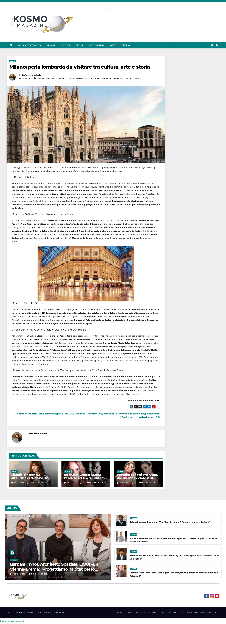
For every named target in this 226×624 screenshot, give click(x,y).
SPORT (79, 45)
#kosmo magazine (75, 78)
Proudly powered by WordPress (20, 612)
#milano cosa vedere (102, 78)
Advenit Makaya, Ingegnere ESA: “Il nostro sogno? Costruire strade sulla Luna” (170, 522)
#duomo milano (44, 78)
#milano (88, 78)
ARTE (113, 45)
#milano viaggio (139, 78)
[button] (212, 45)
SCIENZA (65, 45)
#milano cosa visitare (121, 78)
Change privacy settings (12, 621)
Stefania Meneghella (31, 75)
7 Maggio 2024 (20, 574)
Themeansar (59, 612)
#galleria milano (59, 78)
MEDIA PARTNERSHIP (196, 612)
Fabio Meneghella (40, 574)
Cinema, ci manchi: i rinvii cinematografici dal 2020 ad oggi (49, 413)
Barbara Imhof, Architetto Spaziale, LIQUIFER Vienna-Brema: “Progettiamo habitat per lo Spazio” (54, 569)
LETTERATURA (97, 45)
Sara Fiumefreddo (38, 483)
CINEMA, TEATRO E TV (29, 45)
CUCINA (126, 45)
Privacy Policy (212, 612)
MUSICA (51, 45)
